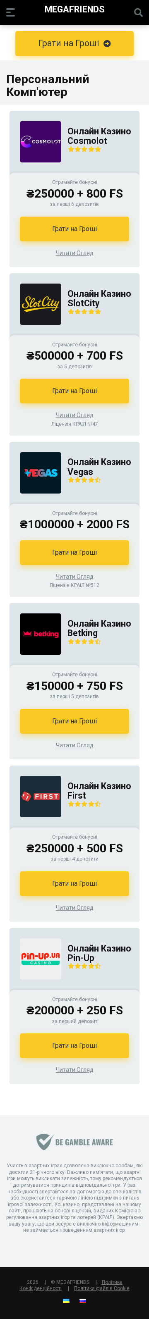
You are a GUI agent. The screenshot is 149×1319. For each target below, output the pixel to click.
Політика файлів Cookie (102, 1288)
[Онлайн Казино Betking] (35, 663)
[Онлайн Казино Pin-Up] (35, 988)
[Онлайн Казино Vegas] (35, 502)
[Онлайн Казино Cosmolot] (35, 170)
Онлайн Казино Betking (99, 628)
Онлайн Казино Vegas (99, 467)
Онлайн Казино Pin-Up (99, 953)
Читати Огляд (75, 253)
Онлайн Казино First (99, 791)
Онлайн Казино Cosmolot (99, 136)
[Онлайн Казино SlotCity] (35, 333)
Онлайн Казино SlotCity (99, 298)
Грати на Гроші (74, 229)
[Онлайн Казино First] (35, 825)
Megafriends (75, 9)
